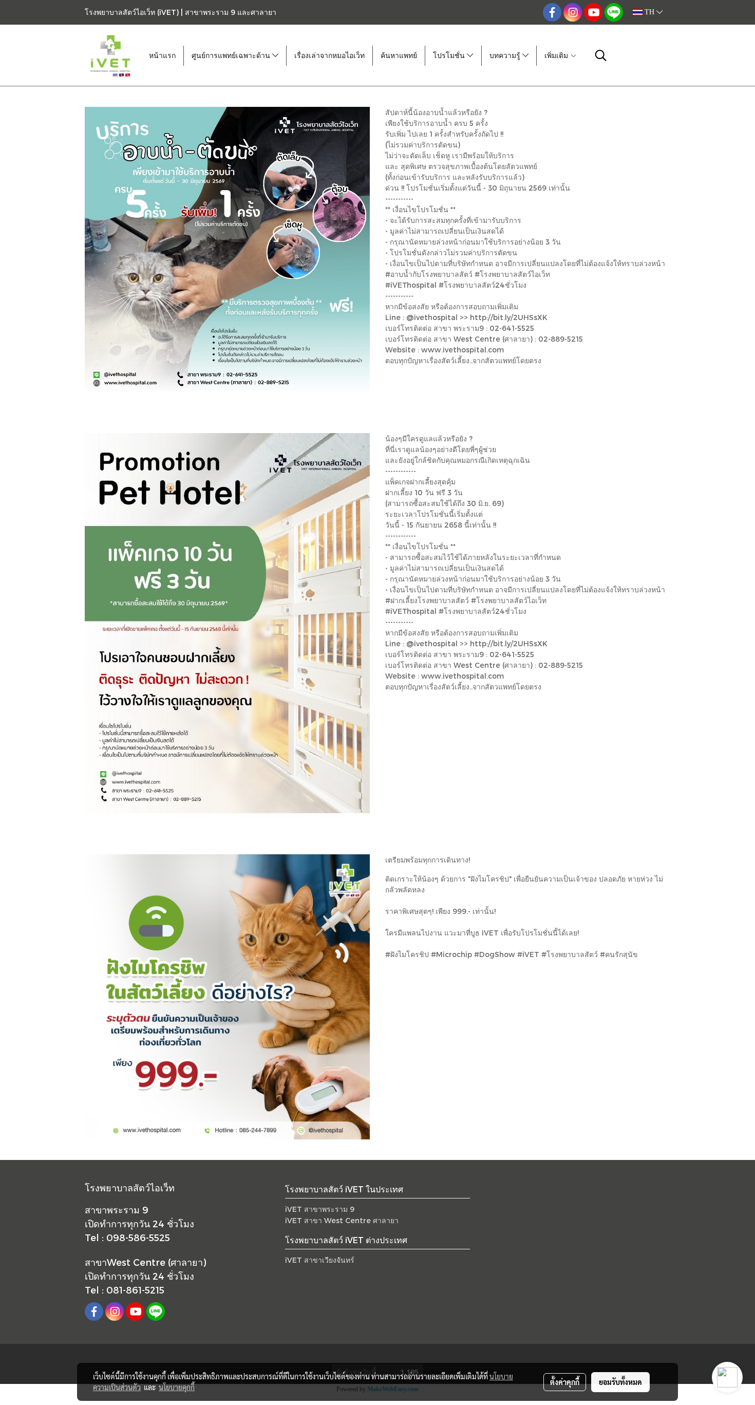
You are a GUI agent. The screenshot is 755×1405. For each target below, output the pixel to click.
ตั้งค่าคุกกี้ (564, 1382)
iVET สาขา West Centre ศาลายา (342, 1220)
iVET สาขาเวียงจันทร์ (319, 1260)
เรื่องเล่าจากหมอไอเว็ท (329, 56)
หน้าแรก (162, 56)
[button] (601, 55)
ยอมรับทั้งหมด (620, 1382)
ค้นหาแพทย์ (399, 56)
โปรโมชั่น (450, 56)
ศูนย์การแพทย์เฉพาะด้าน (232, 56)
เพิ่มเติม (557, 56)
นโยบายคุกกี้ (177, 1387)
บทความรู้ (505, 56)
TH (649, 12)
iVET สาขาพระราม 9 (319, 1209)
